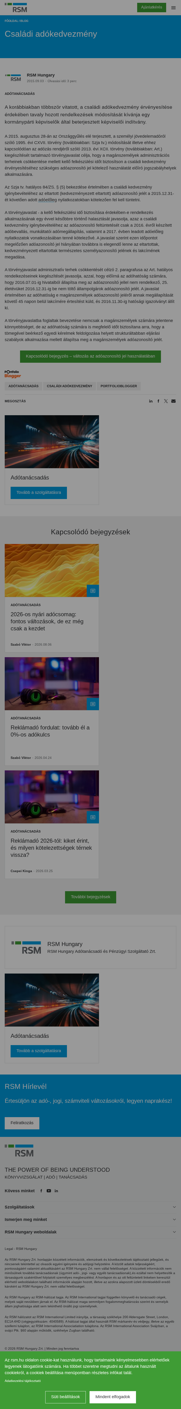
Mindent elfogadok (112, 1396)
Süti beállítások (65, 1396)
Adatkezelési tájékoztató (23, 1381)
